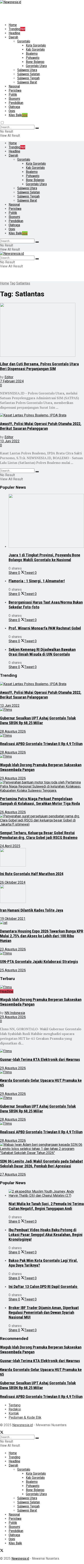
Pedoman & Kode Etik (25, 1417)
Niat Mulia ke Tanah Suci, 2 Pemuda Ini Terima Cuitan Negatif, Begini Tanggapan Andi (46, 1206)
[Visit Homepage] (10, 2)
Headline (14, 33)
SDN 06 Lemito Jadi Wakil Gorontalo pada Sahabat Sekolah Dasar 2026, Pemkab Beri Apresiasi (41, 1163)
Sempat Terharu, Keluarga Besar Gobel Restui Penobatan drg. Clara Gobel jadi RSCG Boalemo (39, 835)
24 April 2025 (10, 846)
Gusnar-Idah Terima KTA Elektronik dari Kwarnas (40, 1059)
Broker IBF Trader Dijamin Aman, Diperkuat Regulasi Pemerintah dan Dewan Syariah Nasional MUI (44, 1312)
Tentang (14, 1405)
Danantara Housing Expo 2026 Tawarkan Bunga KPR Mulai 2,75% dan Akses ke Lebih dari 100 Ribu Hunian (41, 936)
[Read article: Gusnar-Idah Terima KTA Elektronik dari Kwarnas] (42, 1051)
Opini (12, 111)
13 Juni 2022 (10, 441)
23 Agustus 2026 (13, 949)
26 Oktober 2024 (12, 882)
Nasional (14, 86)
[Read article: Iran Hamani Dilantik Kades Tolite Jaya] (42, 894)
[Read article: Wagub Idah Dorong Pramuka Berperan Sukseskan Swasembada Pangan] (42, 756)
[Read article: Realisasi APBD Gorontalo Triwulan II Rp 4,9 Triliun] (42, 735)
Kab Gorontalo (35, 49)
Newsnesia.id (22, 1425)
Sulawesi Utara (27, 70)
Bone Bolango (35, 62)
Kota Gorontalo (36, 45)
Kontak (14, 1413)
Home (13, 25)
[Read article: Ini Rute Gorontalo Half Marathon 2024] (42, 857)
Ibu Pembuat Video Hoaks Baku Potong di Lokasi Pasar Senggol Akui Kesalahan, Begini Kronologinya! (45, 1235)
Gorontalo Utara (36, 66)
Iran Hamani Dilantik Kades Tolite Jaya (31, 910)
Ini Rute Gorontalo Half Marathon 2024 (31, 874)
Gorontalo (23, 41)
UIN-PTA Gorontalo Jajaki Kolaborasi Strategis (39, 961)
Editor (9, 377)
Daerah (13, 37)
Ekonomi (14, 99)
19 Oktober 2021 (12, 919)
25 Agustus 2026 (13, 970)
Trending (17, 29)
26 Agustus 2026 (13, 812)
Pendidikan (16, 103)
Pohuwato (32, 58)
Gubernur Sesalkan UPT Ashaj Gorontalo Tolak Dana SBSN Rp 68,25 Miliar (38, 720)
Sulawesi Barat (27, 82)
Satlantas (23, 283)
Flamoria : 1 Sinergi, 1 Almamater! (37, 581)
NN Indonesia (15, 1013)
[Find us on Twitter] (1, 1433)
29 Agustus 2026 (13, 778)
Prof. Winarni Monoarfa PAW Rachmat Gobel (45, 628)
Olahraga (14, 107)
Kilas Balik (18, 115)
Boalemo (32, 54)
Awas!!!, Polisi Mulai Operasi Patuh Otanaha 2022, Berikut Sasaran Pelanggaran (40, 426)
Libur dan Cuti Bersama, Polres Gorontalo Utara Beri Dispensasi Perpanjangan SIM (39, 366)
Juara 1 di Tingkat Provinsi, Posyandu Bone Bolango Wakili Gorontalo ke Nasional (44, 557)
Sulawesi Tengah (28, 78)
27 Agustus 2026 (13, 1174)
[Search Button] (37, 128)
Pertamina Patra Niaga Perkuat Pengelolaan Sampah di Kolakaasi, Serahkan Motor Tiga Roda (40, 801)
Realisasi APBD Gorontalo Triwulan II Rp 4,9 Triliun (41, 743)
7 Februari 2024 (12, 381)
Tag (12, 283)
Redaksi (15, 1409)
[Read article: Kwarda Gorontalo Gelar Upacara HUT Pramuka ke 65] (42, 1072)
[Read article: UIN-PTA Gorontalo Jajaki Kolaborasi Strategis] (42, 953)
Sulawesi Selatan (28, 74)
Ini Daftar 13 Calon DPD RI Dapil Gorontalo (43, 1286)
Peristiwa (15, 90)
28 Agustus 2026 (13, 731)
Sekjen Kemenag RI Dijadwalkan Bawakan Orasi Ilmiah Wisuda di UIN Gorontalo (42, 652)
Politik (13, 95)
